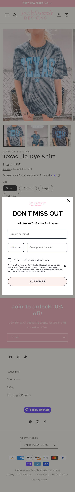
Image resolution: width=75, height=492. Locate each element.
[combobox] (16, 247)
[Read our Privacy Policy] (65, 266)
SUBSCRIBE (37, 281)
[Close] (69, 201)
